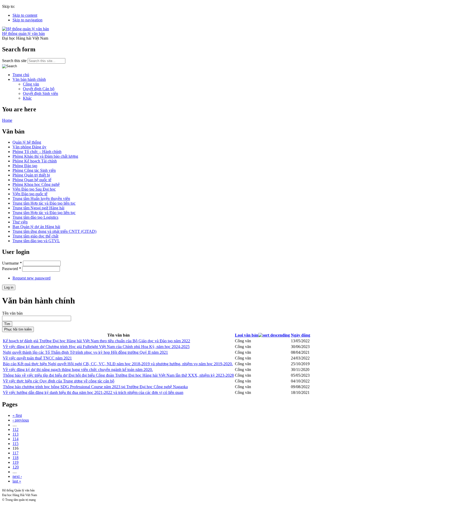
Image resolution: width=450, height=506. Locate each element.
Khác (27, 98)
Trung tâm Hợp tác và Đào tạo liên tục (44, 203)
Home (7, 120)
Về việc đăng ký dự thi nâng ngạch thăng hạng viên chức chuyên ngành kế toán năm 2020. (78, 369)
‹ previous (20, 420)
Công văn (31, 84)
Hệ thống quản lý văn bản (23, 33)
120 (15, 467)
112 (15, 429)
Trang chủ (20, 74)
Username (12, 263)
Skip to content (24, 15)
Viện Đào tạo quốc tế (29, 194)
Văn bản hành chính (29, 79)
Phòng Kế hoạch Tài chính (34, 161)
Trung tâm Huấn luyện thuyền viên (41, 198)
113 (15, 434)
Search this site (15, 60)
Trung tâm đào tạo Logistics (35, 217)
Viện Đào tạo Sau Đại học (34, 189)
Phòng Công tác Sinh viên (34, 170)
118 (15, 457)
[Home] (25, 29)
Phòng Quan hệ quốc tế (31, 180)
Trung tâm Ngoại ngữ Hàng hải (38, 208)
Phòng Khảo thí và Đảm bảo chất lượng (45, 156)
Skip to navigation (27, 20)
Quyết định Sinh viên (40, 93)
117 (15, 453)
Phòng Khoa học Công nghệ (36, 184)
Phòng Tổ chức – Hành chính (36, 151)
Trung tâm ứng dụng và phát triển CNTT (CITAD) (54, 231)
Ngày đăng (300, 335)
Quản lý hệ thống (26, 142)
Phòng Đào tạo (24, 165)
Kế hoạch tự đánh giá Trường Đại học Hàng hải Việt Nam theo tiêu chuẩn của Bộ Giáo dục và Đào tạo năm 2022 (96, 341)
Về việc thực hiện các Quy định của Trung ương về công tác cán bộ (58, 381)
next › (17, 476)
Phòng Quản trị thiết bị (31, 175)
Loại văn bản (246, 335)
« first (17, 415)
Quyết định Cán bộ (38, 89)
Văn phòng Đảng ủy (29, 147)
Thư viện (20, 222)
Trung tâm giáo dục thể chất (35, 236)
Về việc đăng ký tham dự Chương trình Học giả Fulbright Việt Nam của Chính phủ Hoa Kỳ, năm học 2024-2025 (96, 346)
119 (15, 462)
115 (15, 443)
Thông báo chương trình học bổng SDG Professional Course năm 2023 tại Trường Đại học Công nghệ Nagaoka (95, 387)
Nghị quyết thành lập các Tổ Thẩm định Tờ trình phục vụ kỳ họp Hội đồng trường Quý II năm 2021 (85, 352)
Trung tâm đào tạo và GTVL (36, 241)
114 (15, 439)
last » (16, 481)
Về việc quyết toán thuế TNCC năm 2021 (37, 358)
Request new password (31, 278)
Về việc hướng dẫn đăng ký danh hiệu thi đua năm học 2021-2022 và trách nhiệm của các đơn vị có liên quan (93, 392)
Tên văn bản (12, 313)
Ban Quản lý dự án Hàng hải (36, 226)
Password (11, 268)
